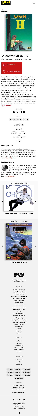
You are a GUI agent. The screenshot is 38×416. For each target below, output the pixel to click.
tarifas (19, 362)
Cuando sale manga (19, 309)
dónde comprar (19, 349)
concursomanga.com (18, 392)
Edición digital (19, 326)
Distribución (19, 356)
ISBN (19, 135)
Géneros (19, 328)
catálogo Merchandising (19, 322)
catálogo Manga (19, 318)
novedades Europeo (19, 290)
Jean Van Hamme (23, 59)
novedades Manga (19, 294)
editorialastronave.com (18, 389)
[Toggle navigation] (34, 3)
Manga (27, 369)
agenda (19, 333)
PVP (19, 139)
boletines (19, 364)
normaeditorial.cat (18, 385)
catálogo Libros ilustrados (19, 320)
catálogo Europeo (19, 313)
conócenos (19, 341)
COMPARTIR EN (19, 109)
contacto (19, 343)
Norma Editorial (15, 369)
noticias (19, 311)
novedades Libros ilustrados (19, 296)
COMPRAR (11, 65)
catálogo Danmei (19, 324)
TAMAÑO (14, 131)
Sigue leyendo (6, 105)
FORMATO (19, 127)
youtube (20, 378)
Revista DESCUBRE (19, 300)
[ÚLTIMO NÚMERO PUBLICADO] (19, 190)
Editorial (19, 337)
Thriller (25, 119)
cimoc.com (18, 391)
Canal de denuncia (19, 406)
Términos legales (19, 405)
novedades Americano (19, 292)
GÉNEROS (19, 116)
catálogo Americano (19, 315)
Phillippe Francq (8, 59)
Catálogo (19, 286)
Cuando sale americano (19, 307)
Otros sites (19, 382)
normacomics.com (18, 387)
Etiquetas (19, 331)
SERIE (19, 123)
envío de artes (19, 345)
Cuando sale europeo (19, 305)
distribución (19, 360)
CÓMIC (2, 10)
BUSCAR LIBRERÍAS (14, 71)
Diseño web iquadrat (19, 408)
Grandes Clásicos (15, 119)
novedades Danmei (19, 298)
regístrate (19, 352)
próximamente (19, 302)
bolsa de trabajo (19, 347)
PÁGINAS (23, 131)
